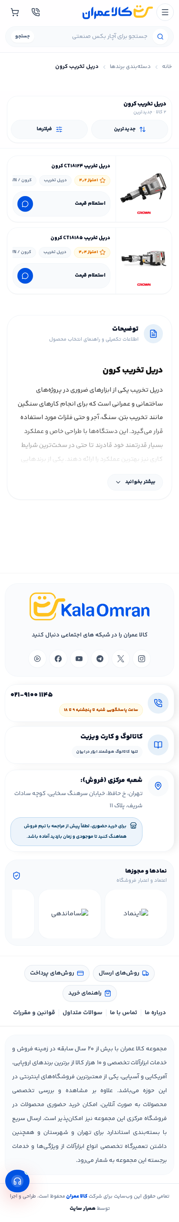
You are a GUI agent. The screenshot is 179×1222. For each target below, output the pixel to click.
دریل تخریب (55, 180)
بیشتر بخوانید (140, 482)
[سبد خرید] (14, 12)
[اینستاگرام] (141, 658)
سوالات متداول (83, 1013)
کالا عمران (76, 1196)
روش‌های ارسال (119, 973)
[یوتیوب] (79, 658)
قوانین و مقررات (34, 1013)
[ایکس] (120, 658)
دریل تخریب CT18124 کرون (80, 166)
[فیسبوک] (58, 658)
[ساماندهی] (70, 914)
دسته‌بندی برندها (130, 67)
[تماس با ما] (35, 12)
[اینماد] (136, 914)
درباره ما (155, 1013)
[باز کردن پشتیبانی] (17, 1181)
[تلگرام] (100, 658)
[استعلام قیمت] (25, 204)
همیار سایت (83, 1209)
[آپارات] (37, 658)
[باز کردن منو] (165, 12)
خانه (167, 67)
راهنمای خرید (85, 993)
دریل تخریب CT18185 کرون (80, 238)
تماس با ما (123, 1013)
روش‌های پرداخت (52, 973)
